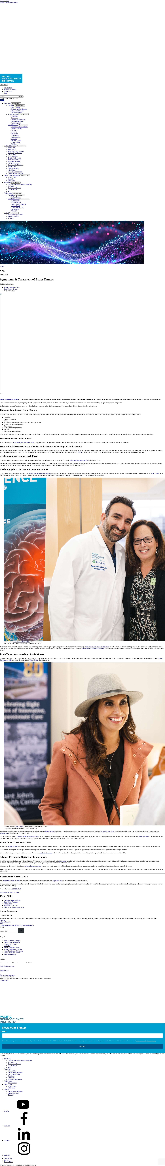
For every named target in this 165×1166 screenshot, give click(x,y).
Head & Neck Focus (10, 944)
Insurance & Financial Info (19, 127)
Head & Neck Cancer (14, 158)
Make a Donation (16, 112)
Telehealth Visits (16, 123)
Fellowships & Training (18, 204)
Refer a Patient (15, 197)
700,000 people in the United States (23, 442)
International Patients (10, 89)
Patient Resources (13, 125)
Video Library (15, 142)
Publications (11, 180)
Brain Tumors (8, 289)
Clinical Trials (12, 177)
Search (2, 927)
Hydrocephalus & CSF (14, 160)
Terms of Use (8, 1158)
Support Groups (16, 140)
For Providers (8, 193)
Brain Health (11, 147)
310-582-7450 (16, 889)
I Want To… (11, 105)
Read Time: (7, 291)
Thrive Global (34, 660)
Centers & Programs (10, 146)
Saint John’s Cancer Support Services (93, 648)
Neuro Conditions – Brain (11, 947)
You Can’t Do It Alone (107, 831)
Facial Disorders (12, 156)
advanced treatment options (33, 866)
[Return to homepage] (82, 1014)
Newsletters (15, 135)
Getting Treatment (13, 114)
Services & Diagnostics (18, 119)
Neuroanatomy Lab (17, 207)
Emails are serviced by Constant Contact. (146, 1041)
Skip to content (4, 1)
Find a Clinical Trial (17, 111)
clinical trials (62, 861)
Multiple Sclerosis (13, 163)
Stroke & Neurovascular (15, 172)
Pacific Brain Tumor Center (11, 881)
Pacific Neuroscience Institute (9, 399)
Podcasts (14, 139)
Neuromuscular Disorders (15, 165)
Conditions (14, 116)
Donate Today (4, 980)
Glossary (14, 132)
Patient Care (7, 103)
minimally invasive (46, 853)
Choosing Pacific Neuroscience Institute (20, 184)
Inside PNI (7, 946)
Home (2, 266)
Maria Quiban (19, 826)
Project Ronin (155, 473)
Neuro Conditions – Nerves (12, 953)
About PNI (7, 182)
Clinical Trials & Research (12, 175)
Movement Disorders (14, 161)
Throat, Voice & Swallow (15, 173)
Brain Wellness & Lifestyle (16, 151)
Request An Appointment (19, 109)
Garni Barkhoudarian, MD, (21, 642)
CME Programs (16, 202)
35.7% (80, 452)
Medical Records (16, 128)
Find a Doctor (8, 91)
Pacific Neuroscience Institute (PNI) (40, 473)
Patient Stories (15, 137)
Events (15, 289)
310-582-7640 (8, 88)
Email (4, 1031)
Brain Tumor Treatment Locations (14, 907)
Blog (5, 93)
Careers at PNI (15, 200)
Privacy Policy (8, 1162)
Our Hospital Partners (14, 188)
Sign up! (82, 1046)
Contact (6, 213)
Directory (10, 218)
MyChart (14, 130)
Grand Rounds (15, 206)
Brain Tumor (11, 149)
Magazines (14, 133)
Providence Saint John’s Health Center (97, 647)
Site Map (6, 1160)
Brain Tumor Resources (11, 902)
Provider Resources (13, 199)
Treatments (14, 118)
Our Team (11, 186)
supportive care (57, 881)
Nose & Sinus (12, 166)
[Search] (21, 930)
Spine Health (11, 170)
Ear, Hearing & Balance (15, 153)
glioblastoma (4, 833)
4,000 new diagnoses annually (79, 460)
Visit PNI (14, 211)
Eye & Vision (12, 154)
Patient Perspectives (10, 954)
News (9, 191)
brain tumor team (13, 846)
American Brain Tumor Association (27, 836)
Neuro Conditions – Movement (13, 951)
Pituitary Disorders (13, 168)
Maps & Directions (13, 216)
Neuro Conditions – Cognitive (13, 949)
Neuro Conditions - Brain (11, 287)
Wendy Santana (144, 836)
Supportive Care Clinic (11, 905)
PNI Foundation (12, 189)
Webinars (14, 144)
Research (10, 179)
